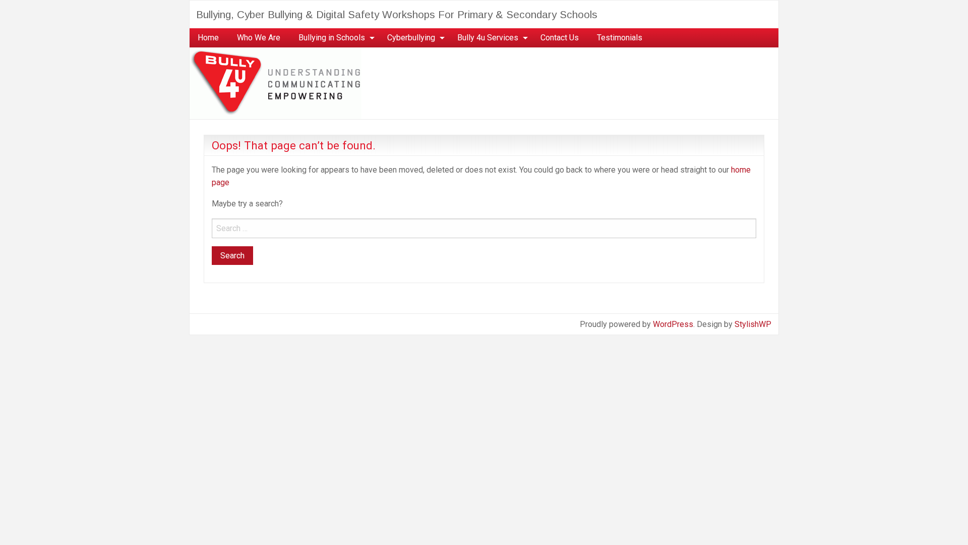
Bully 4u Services (487, 37)
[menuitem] (208, 37)
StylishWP (753, 324)
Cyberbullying (411, 37)
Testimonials (619, 37)
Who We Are (258, 37)
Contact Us (559, 37)
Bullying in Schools (331, 37)
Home (208, 37)
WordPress (673, 324)
